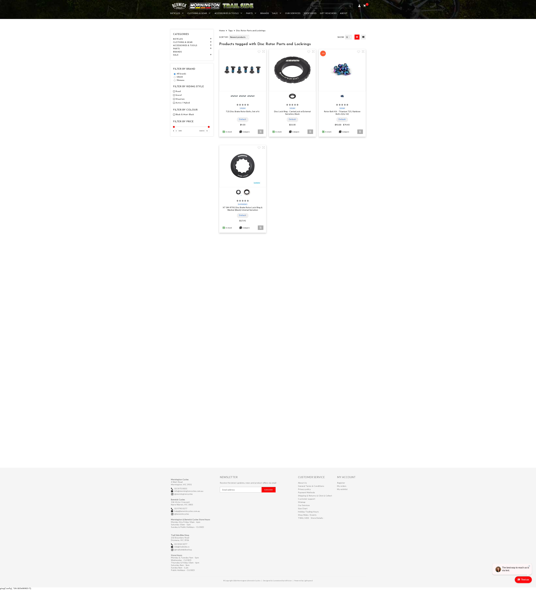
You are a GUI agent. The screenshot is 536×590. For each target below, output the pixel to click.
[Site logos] (210, 6)
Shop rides (310, 13)
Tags (230, 30)
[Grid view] (357, 37)
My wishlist (342, 489)
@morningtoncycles (183, 494)
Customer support (306, 499)
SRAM (180, 77)
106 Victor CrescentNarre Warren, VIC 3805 (182, 503)
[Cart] (364, 6)
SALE (275, 13)
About (343, 13)
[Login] (359, 6)
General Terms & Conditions (311, 486)
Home (222, 30)
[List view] (363, 37)
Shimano (181, 80)
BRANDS (264, 13)
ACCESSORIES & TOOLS (227, 13)
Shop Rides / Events (307, 515)
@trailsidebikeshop (183, 549)
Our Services (292, 13)
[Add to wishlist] (259, 52)
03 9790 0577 (180, 508)
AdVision (288, 580)
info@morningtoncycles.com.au (188, 491)
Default (242, 119)
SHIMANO (242, 204)
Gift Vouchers (328, 13)
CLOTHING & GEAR (197, 13)
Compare (246, 132)
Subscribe (268, 490)
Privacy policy (304, 489)
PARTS (249, 13)
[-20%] (342, 88)
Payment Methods (306, 492)
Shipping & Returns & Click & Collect (315, 495)
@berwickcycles (181, 514)
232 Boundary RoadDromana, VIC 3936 (180, 538)
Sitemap (302, 502)
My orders (341, 486)
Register (341, 483)
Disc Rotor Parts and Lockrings (250, 30)
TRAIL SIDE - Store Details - (311, 518)
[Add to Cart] (260, 131)
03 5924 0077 (180, 544)
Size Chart (303, 508)
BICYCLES (175, 13)
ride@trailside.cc (182, 546)
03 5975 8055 (180, 488)
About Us (302, 483)
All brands (181, 74)
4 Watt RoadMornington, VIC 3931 (181, 483)
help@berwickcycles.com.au (187, 511)
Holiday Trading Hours (308, 511)
